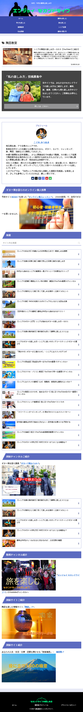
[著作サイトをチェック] (32, 178)
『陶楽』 (27, 607)
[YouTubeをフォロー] (46, 178)
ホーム (14, 705)
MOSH (14, 197)
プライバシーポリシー (68, 705)
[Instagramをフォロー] (43, 178)
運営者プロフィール (41, 705)
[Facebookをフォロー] (39, 178)
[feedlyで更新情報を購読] (50, 178)
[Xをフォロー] (36, 178)
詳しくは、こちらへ (41, 106)
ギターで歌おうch (29, 463)
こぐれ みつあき (41, 142)
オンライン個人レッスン (39, 197)
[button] (79, 243)
